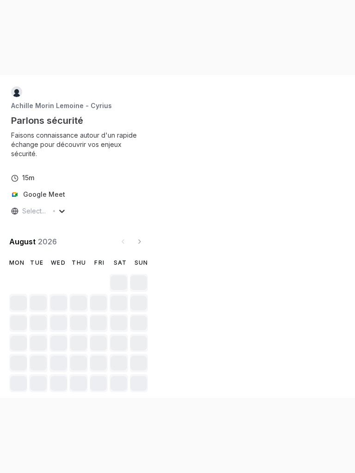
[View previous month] (123, 241)
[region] (78, 144)
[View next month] (139, 241)
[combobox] (23, 211)
